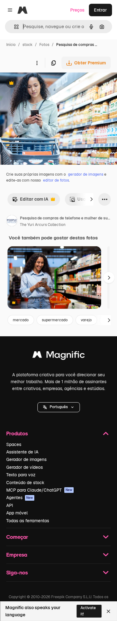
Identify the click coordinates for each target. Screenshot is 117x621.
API (9, 505)
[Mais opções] (37, 63)
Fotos (44, 44)
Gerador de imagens (26, 459)
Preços (77, 10)
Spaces (13, 444)
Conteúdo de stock (25, 482)
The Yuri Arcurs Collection (43, 224)
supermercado (55, 320)
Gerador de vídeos (24, 467)
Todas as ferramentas (27, 520)
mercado (21, 320)
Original (40, 84)
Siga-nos (17, 572)
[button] (58, 407)
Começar (17, 536)
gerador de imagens (85, 174)
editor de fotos (56, 180)
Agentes (19, 497)
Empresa (16, 554)
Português (59, 406)
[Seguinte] (91, 199)
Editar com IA (30, 200)
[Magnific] (58, 356)
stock (27, 44)
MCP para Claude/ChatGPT (39, 490)
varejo (86, 320)
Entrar (100, 10)
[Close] (108, 611)
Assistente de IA (22, 452)
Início (11, 44)
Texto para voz (21, 475)
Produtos (17, 433)
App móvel (17, 513)
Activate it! (88, 610)
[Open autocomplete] (13, 26)
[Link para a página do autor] (11, 221)
